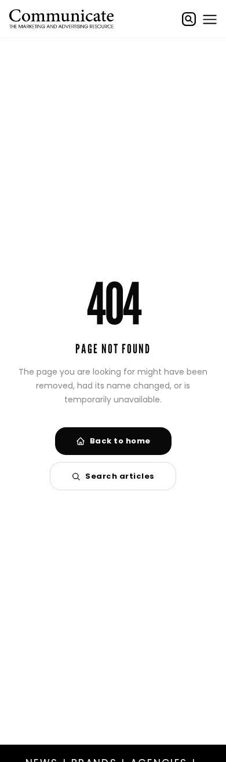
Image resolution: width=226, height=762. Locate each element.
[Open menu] (210, 19)
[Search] (189, 19)
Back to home (120, 440)
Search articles (120, 476)
